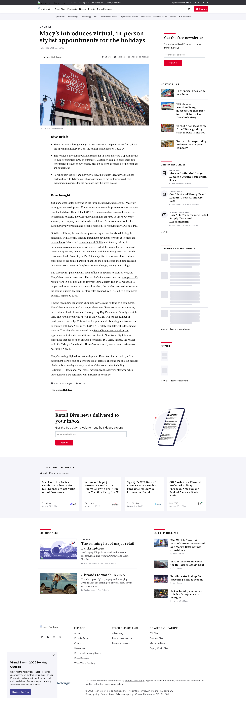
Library (82, 9)
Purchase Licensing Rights (87, 653)
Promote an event (179, 380)
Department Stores (129, 16)
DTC (96, 16)
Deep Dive (60, 9)
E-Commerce (185, 16)
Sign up (203, 9)
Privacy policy (92, 694)
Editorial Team (81, 638)
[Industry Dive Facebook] (48, 637)
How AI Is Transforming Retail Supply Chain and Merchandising (188, 218)
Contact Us (80, 643)
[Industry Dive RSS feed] (60, 637)
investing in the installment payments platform (99, 202)
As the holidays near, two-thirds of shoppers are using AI (186, 594)
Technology (85, 16)
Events (91, 9)
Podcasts (72, 9)
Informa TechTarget (134, 680)
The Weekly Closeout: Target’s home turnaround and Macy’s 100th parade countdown (187, 545)
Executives (146, 16)
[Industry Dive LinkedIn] (42, 637)
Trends (173, 16)
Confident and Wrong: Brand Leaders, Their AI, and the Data (187, 197)
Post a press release (180, 329)
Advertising (117, 633)
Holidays (67, 389)
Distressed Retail (109, 16)
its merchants (58, 242)
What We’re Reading (84, 663)
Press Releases (104, 9)
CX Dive (73, 2)
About (77, 633)
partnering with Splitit (91, 242)
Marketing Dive (97, 2)
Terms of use (107, 694)
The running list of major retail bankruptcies (107, 546)
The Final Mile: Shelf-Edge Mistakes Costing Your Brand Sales (188, 177)
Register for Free (20, 692)
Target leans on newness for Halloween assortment (187, 563)
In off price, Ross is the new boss (191, 92)
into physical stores (84, 247)
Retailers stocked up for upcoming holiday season (186, 577)
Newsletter (79, 648)
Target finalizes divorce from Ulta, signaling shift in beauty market (191, 129)
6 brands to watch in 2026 (103, 575)
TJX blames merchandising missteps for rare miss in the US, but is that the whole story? (190, 110)
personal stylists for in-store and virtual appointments (109, 155)
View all (164, 231)
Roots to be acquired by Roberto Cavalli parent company (191, 145)
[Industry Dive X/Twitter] (54, 637)
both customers (122, 237)
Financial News (160, 16)
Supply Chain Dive (113, 2)
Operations (60, 16)
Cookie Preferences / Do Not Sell (152, 694)
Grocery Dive (84, 2)
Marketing (73, 16)
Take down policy (124, 694)
